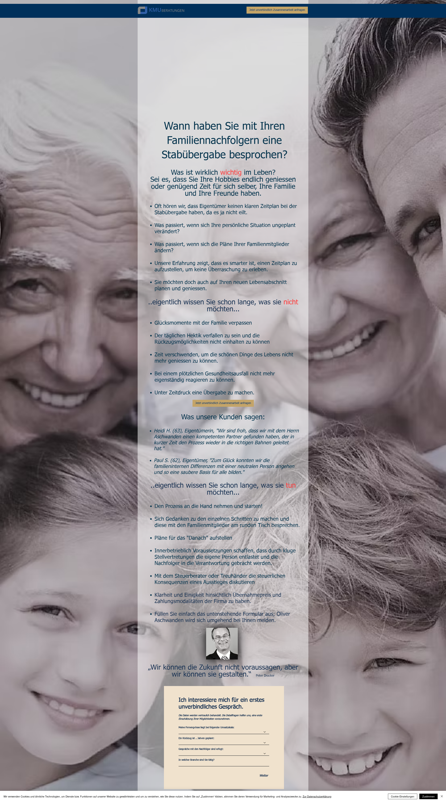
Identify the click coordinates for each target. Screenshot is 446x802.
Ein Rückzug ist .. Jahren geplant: (196, 738)
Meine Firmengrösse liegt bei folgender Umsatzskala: (206, 727)
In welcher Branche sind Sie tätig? (196, 760)
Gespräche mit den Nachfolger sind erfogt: (201, 749)
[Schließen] (442, 796)
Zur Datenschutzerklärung (317, 796)
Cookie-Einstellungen (402, 796)
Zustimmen (428, 796)
